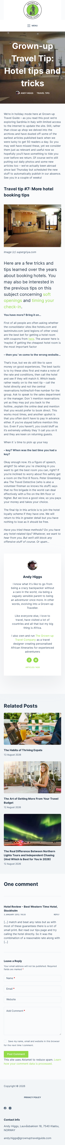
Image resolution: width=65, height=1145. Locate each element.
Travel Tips (43, 93)
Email (10, 988)
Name (10, 978)
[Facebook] (5, 1108)
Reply (57, 914)
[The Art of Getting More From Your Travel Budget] (32, 777)
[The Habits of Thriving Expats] (32, 729)
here (31, 338)
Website (11, 999)
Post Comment (16, 1054)
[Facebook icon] (29, 660)
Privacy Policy (32, 1097)
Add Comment (15, 1010)
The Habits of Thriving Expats (23, 750)
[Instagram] (10, 1108)
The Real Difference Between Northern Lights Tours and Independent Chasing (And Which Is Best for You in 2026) (29, 855)
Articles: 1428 (33, 667)
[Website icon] (35, 660)
